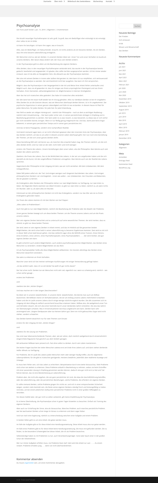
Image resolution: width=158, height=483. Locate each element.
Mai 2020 (122, 95)
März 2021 (123, 81)
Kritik (121, 43)
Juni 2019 (122, 117)
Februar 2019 (124, 131)
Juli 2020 (122, 88)
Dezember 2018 (125, 138)
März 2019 (123, 127)
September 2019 (125, 106)
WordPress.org (124, 168)
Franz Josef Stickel (27, 30)
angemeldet (29, 463)
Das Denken (123, 51)
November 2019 (125, 99)
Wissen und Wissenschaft (129, 47)
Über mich (58, 1)
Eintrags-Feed (124, 160)
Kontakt (109, 1)
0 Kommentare (62, 30)
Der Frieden (123, 36)
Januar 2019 (123, 134)
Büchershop (98, 1)
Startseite (47, 1)
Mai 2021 (122, 74)
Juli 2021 (122, 67)
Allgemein (51, 30)
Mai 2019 (122, 120)
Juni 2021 (122, 70)
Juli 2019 (122, 113)
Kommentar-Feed (125, 164)
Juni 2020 (122, 92)
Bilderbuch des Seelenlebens (79, 1)
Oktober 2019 (124, 102)
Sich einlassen (124, 40)
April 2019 (123, 124)
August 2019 (124, 110)
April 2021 (123, 77)
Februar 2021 (124, 85)
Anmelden (123, 157)
